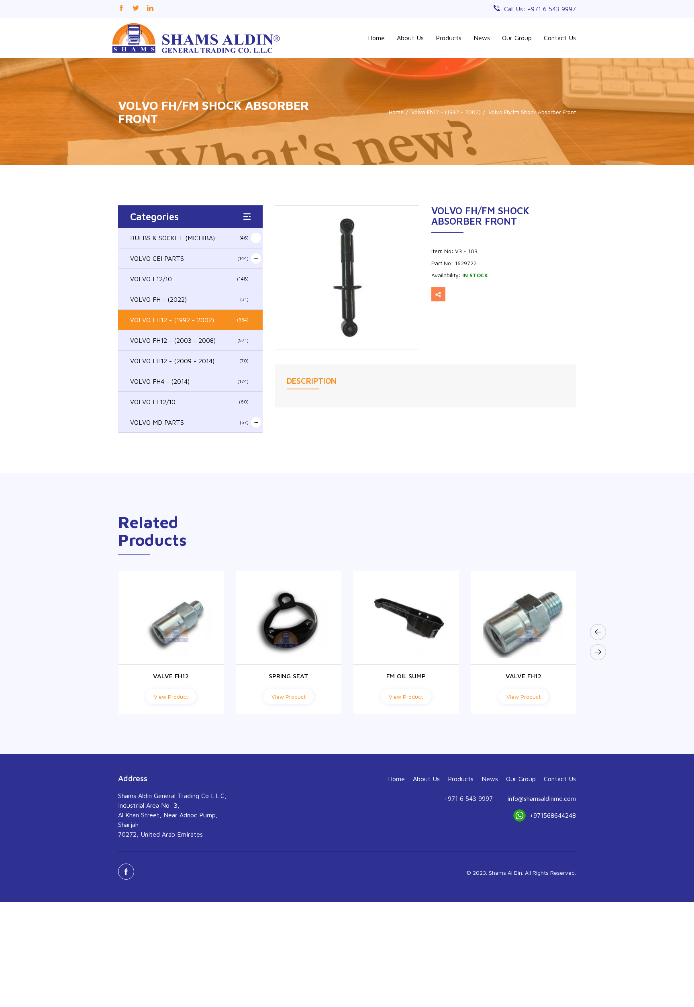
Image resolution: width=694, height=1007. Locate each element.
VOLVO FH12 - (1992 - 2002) (189, 319)
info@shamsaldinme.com (541, 798)
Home (376, 37)
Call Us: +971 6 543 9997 (540, 8)
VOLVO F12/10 (189, 278)
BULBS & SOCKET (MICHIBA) (189, 238)
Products (448, 37)
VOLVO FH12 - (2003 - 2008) (189, 340)
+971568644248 (553, 815)
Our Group (517, 37)
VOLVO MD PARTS (189, 422)
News (482, 37)
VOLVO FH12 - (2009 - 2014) (189, 360)
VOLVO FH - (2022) (189, 299)
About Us (410, 37)
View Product (171, 696)
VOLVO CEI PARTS (189, 258)
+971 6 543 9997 (468, 798)
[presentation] (598, 632)
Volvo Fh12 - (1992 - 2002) (446, 111)
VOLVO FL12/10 (189, 401)
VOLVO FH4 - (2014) (189, 381)
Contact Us (560, 37)
